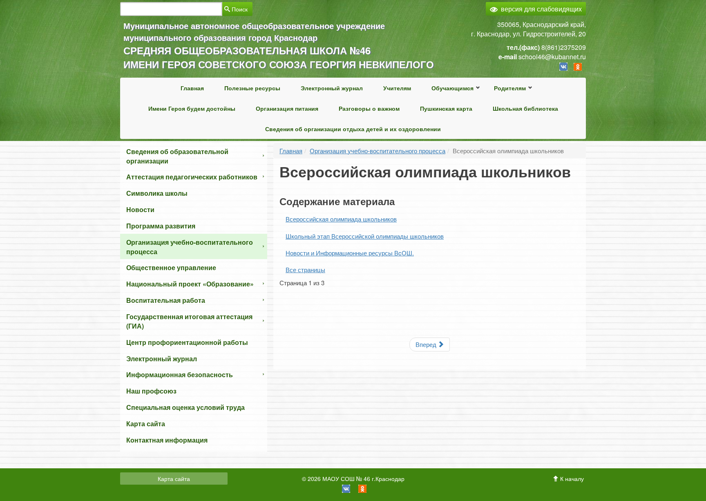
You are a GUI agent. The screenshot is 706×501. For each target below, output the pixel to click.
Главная (192, 88)
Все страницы (305, 269)
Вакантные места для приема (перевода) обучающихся (527, 125)
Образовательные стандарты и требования (314, 414)
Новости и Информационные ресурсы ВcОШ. (350, 252)
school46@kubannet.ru (552, 56)
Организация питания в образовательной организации (314, 392)
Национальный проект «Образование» (190, 284)
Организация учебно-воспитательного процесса (189, 246)
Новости (140, 209)
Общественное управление (171, 267)
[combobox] (171, 9)
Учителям (397, 88)
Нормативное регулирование (312, 411)
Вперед (427, 344)
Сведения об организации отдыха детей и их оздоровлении (353, 129)
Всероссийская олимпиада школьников (461, 139)
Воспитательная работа (165, 300)
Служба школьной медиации (463, 121)
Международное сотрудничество (316, 374)
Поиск (239, 9)
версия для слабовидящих (541, 8)
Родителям (510, 88)
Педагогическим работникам (311, 425)
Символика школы (157, 193)
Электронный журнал (332, 88)
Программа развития (160, 225)
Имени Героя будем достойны (191, 108)
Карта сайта (145, 423)
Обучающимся (452, 88)
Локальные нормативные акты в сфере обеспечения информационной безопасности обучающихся (316, 385)
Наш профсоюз (151, 391)
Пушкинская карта (446, 108)
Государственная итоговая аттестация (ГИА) (189, 321)
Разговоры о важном (369, 108)
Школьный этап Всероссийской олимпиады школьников (365, 236)
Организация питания (287, 108)
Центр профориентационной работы (187, 342)
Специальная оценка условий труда (185, 407)
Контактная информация (167, 440)
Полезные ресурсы (252, 88)
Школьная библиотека (525, 108)
